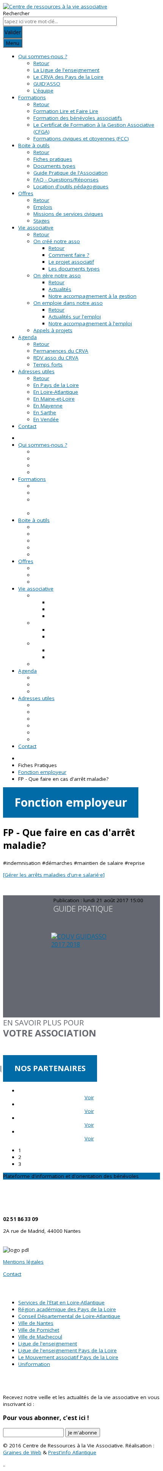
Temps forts (48, 364)
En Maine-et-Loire (54, 398)
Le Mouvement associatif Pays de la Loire (68, 1357)
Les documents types (74, 268)
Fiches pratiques (52, 159)
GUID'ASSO (46, 83)
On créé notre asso (56, 241)
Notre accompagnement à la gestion (92, 296)
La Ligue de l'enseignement (66, 70)
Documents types (54, 165)
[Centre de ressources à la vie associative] (55, 6)
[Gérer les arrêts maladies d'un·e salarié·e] (54, 874)
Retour (41, 63)
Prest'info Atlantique (72, 1452)
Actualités (60, 289)
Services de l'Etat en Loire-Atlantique (61, 1302)
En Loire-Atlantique (55, 391)
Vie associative (35, 227)
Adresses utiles (36, 371)
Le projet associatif (71, 261)
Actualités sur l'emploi (75, 316)
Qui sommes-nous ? (42, 56)
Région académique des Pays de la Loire (67, 1309)
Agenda (27, 337)
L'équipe (43, 90)
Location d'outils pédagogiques (70, 186)
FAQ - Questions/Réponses (66, 179)
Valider (13, 32)
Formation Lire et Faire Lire (65, 111)
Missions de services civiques (68, 213)
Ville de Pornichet (38, 1329)
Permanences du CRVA (60, 350)
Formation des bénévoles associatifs (77, 118)
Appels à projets (52, 330)
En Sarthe (44, 412)
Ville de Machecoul (40, 1336)
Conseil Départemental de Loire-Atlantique (69, 1316)
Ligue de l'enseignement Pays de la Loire (67, 1350)
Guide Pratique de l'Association (70, 172)
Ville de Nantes (35, 1323)
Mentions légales (23, 1261)
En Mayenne (48, 405)
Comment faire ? (69, 255)
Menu (12, 43)
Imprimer (15, 900)
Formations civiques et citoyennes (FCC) (81, 138)
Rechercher (16, 13)
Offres (25, 193)
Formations (32, 97)
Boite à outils (34, 145)
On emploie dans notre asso (68, 302)
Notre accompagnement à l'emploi (90, 323)
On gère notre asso (57, 275)
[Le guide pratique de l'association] (81, 975)
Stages (41, 220)
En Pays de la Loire (56, 385)
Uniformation (34, 1364)
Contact (27, 426)
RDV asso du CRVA (55, 357)
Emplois (42, 207)
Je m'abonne (82, 1432)
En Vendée (46, 419)
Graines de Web (22, 1452)
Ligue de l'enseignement (47, 1343)
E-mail (40, 900)
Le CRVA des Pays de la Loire (68, 76)
